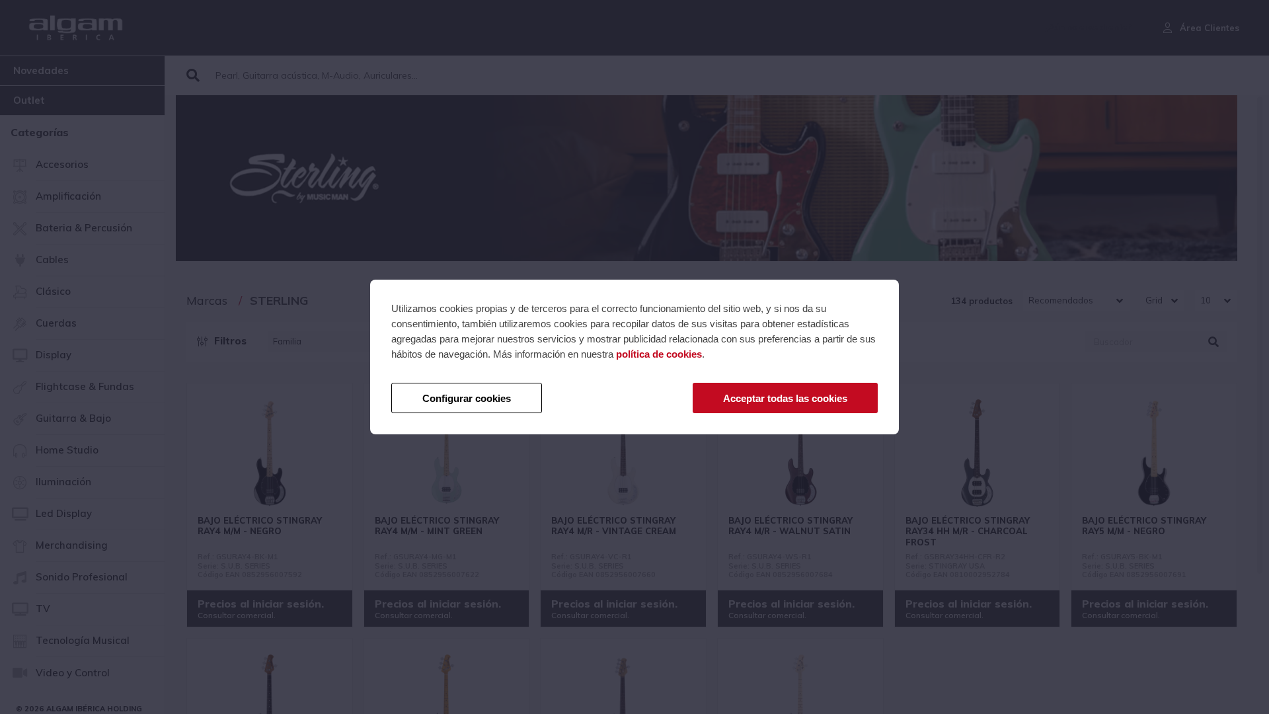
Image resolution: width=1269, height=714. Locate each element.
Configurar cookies (466, 398)
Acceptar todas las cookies (785, 398)
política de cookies (659, 354)
